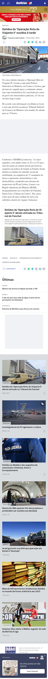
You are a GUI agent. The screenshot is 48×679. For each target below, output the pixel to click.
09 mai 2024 (32, 38)
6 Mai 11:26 (5, 515)
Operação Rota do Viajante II (31, 258)
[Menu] (3, 3)
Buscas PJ (13, 258)
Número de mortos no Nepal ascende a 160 (19, 288)
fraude (5, 258)
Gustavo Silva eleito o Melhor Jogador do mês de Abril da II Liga (24, 630)
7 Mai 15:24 (5, 635)
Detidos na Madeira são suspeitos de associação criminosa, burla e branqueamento (19, 467)
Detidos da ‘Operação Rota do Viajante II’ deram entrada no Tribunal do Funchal (24, 213)
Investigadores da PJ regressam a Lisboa (21, 427)
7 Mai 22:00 (5, 474)
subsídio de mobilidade (11, 262)
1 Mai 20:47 (5, 595)
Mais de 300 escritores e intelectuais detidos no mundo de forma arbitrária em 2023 (23, 590)
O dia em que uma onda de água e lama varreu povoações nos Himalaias (21, 298)
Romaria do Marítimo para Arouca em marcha (20, 308)
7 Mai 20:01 (5, 555)
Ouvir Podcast (32, 671)
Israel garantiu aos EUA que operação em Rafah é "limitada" (22, 550)
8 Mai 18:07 (5, 393)
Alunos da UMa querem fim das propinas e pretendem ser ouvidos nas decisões (22, 509)
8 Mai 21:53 (5, 431)
